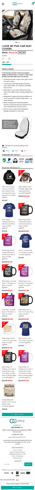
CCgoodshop (10, 470)
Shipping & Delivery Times (17, 454)
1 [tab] (16, 42)
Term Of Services (17, 456)
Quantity (4, 56)
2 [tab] (17, 42)
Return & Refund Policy (17, 452)
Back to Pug (18, 414)
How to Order (17, 450)
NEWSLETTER (17, 461)
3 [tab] (18, 42)
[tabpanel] (17, 25)
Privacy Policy (17, 458)
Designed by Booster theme (23, 470)
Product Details (8, 69)
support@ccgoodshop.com (17, 437)
